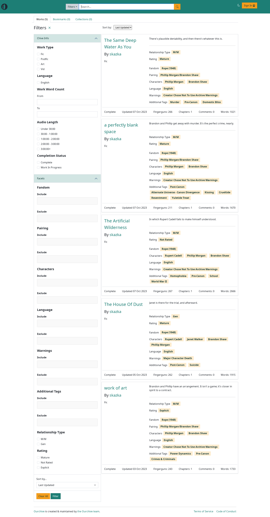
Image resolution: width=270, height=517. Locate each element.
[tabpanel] (169, 253)
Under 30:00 (48, 129)
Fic (42, 54)
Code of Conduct (226, 511)
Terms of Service (203, 511)
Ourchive (39, 511)
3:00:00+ (45, 149)
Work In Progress (51, 167)
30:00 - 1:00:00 (49, 134)
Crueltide (224, 192)
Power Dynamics (180, 453)
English (45, 82)
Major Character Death (177, 358)
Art (42, 64)
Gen (43, 444)
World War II (159, 281)
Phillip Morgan (174, 81)
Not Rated (47, 462)
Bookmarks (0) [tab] (61, 19)
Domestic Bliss (212, 102)
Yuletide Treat (180, 198)
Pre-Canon (191, 102)
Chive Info (43, 38)
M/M (43, 439)
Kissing (209, 192)
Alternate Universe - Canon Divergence (175, 192)
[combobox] (67, 201)
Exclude (42, 211)
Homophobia (178, 276)
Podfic (44, 59)
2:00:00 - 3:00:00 (50, 144)
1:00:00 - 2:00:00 (50, 139)
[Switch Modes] (239, 5)
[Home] (4, 7)
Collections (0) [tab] (83, 19)
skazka (115, 54)
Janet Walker (195, 339)
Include (41, 194)
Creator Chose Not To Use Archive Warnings (190, 95)
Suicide (194, 365)
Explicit (45, 467)
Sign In (248, 5)
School (214, 276)
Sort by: (107, 27)
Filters (71, 6)
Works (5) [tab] (42, 19)
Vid (43, 69)
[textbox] (39, 201)
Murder (174, 102)
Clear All (43, 496)
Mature (45, 457)
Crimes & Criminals (163, 459)
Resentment (159, 198)
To (38, 108)
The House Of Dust (123, 304)
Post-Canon (177, 187)
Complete (46, 162)
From (40, 96)
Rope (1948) (169, 68)
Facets (41, 178)
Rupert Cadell (173, 255)
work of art (115, 388)
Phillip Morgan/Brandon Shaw (179, 75)
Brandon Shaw (198, 81)
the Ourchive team (88, 511)
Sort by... (41, 479)
